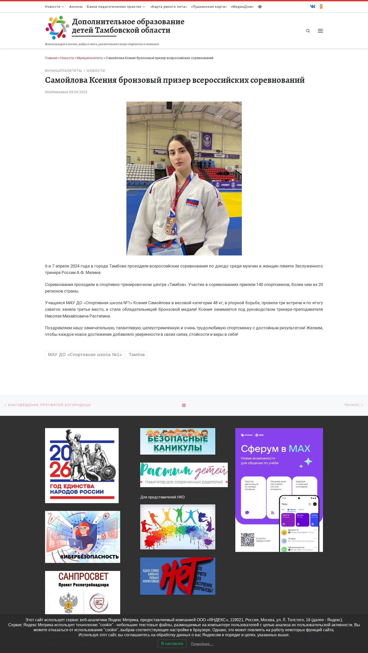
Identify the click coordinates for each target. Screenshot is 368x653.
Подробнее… (202, 644)
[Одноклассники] (321, 7)
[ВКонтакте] (313, 7)
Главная (51, 58)
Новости (67, 58)
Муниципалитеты (90, 58)
